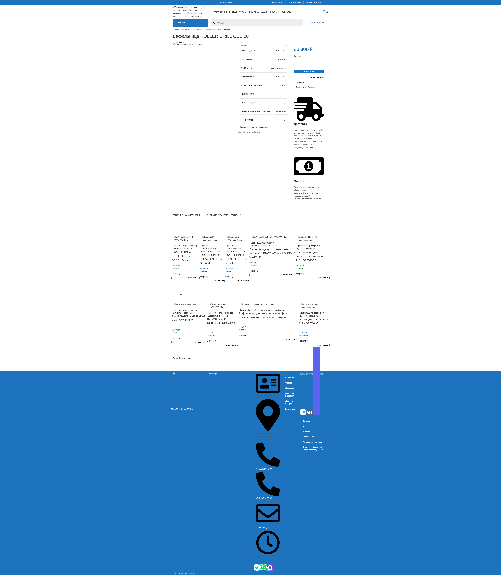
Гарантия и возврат (289, 394)
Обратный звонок (317, 23)
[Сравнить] (309, 12)
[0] (315, 12)
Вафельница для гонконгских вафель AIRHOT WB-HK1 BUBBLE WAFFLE (272, 253)
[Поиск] (214, 23)
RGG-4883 (282, 59)
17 (285, 120)
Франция (282, 85)
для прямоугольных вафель (276, 68)
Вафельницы (210, 29)
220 (284, 94)
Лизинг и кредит (289, 402)
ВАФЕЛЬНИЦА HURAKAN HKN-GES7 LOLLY (182, 256)
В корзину (308, 71)
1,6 (284, 103)
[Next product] (327, 31)
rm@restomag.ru (278, 2)
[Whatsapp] (263, 567)
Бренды (306, 431)
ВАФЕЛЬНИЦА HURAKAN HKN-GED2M (211, 259)
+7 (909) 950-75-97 (294, 2)
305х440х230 (281, 111)
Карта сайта (308, 437)
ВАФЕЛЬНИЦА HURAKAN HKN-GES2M (236, 259)
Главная (176, 29)
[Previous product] (321, 31)
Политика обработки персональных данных (313, 448)
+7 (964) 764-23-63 (313, 2)
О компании (289, 376)
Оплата (288, 383)
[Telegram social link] (327, 2)
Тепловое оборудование (192, 29)
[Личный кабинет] (303, 12)
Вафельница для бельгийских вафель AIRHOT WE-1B (309, 256)
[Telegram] (257, 567)
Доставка (289, 388)
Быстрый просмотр (189, 246)
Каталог (306, 421)
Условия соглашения (312, 442)
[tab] (178, 215)
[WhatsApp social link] (324, 2)
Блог (305, 426)
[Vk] (309, 412)
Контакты (290, 409)
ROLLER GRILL (280, 51)
